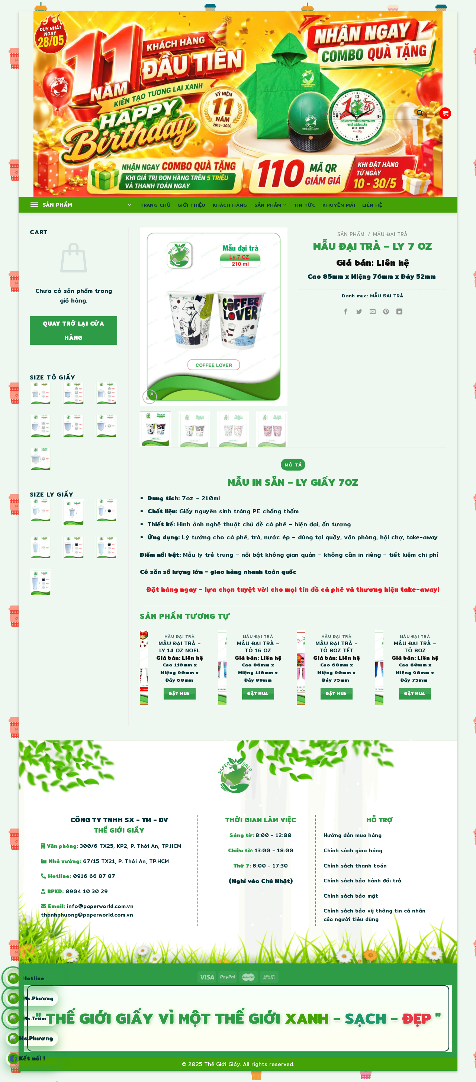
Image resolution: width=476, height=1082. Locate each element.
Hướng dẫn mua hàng (353, 835)
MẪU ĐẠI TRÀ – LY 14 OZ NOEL (179, 647)
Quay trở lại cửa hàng (73, 330)
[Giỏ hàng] (445, 113)
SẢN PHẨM (268, 205)
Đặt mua (179, 693)
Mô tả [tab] (293, 464)
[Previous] (152, 317)
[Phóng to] (149, 397)
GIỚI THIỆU (191, 205)
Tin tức (304, 205)
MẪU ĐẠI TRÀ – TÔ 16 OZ (258, 647)
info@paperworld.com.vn (100, 906)
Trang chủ (155, 205)
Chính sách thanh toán (355, 866)
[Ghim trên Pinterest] (386, 312)
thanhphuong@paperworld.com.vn (87, 915)
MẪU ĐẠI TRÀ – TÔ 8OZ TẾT (336, 647)
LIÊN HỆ (372, 205)
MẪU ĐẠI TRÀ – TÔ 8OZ (415, 647)
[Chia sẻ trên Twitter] (359, 312)
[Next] (275, 317)
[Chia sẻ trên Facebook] (346, 312)
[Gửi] (420, 113)
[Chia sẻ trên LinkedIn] (399, 312)
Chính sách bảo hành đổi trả (362, 880)
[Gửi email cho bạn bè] (373, 312)
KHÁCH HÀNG (230, 205)
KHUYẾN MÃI (338, 205)
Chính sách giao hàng (353, 850)
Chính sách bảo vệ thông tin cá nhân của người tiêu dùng (374, 915)
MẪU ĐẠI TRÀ (390, 234)
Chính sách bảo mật (351, 896)
